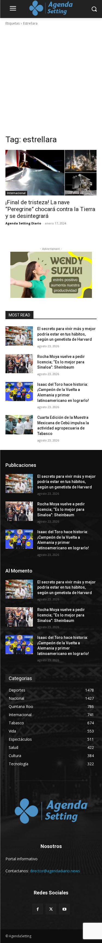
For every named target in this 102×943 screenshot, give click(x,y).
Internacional (16, 193)
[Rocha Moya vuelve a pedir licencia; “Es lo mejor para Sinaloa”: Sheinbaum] (19, 363)
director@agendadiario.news (55, 870)
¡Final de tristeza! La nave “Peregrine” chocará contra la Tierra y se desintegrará (50, 209)
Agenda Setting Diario (23, 223)
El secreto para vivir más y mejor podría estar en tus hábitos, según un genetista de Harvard (66, 334)
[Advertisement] (51, 80)
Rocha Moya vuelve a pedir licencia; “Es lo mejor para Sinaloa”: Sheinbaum (61, 361)
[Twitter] (51, 909)
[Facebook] (37, 909)
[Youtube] (64, 909)
